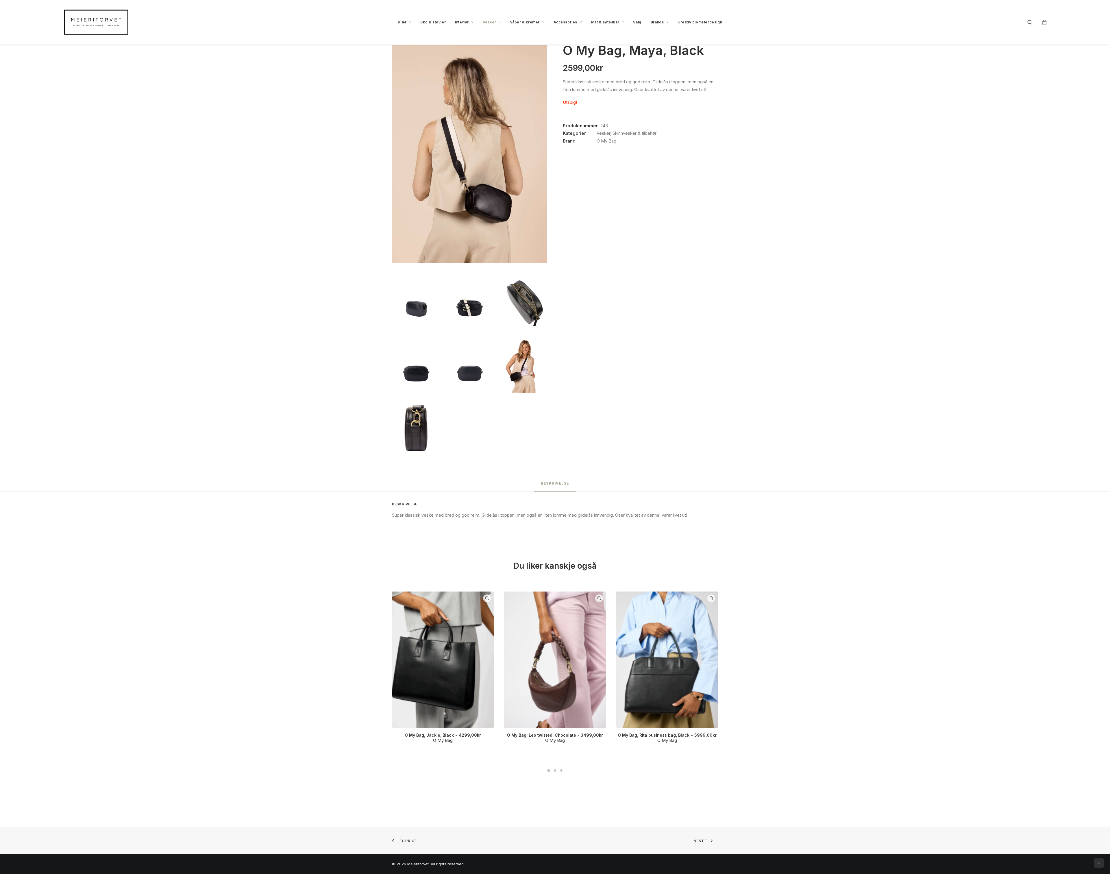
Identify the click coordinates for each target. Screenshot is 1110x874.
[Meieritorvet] (96, 22)
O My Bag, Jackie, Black (443, 735)
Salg (637, 22)
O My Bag (606, 141)
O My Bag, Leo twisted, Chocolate (555, 735)
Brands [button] (657, 22)
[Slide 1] (548, 770)
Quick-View (487, 598)
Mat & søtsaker (605, 22)
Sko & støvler (433, 22)
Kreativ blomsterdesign (700, 22)
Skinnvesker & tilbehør (634, 133)
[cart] (1044, 22)
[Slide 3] (561, 770)
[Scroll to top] (1099, 862)
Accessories (566, 22)
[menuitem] (404, 22)
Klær (402, 22)
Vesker (489, 22)
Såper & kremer (525, 22)
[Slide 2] (555, 770)
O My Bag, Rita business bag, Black (667, 735)
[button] (1033, 22)
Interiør (462, 22)
